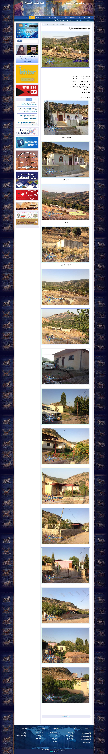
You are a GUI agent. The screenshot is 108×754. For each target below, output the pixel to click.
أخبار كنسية (70, 740)
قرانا (40, 734)
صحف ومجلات (53, 732)
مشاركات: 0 (58, 25)
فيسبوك (24, 737)
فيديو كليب (54, 738)
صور (56, 735)
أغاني (56, 737)
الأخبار (35, 99)
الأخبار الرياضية (69, 735)
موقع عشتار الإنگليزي (21, 735)
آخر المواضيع (29, 99)
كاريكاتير (55, 741)
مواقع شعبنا (38, 738)
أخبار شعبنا (70, 732)
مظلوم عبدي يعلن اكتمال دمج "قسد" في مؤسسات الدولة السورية (27, 123)
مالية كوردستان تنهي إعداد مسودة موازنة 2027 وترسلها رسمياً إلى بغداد (27, 104)
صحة (25, 732)
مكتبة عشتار (54, 740)
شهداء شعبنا (38, 732)
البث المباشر (23, 734)
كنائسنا (39, 735)
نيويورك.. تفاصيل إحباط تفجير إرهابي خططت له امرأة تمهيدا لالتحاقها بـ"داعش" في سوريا (28, 116)
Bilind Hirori (56, 751)
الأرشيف (71, 737)
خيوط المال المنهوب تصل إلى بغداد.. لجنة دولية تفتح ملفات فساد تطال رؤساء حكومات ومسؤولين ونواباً (27, 109)
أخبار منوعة (70, 738)
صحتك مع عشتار (53, 743)
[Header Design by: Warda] (54, 16)
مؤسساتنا (39, 737)
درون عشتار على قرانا (52, 734)
